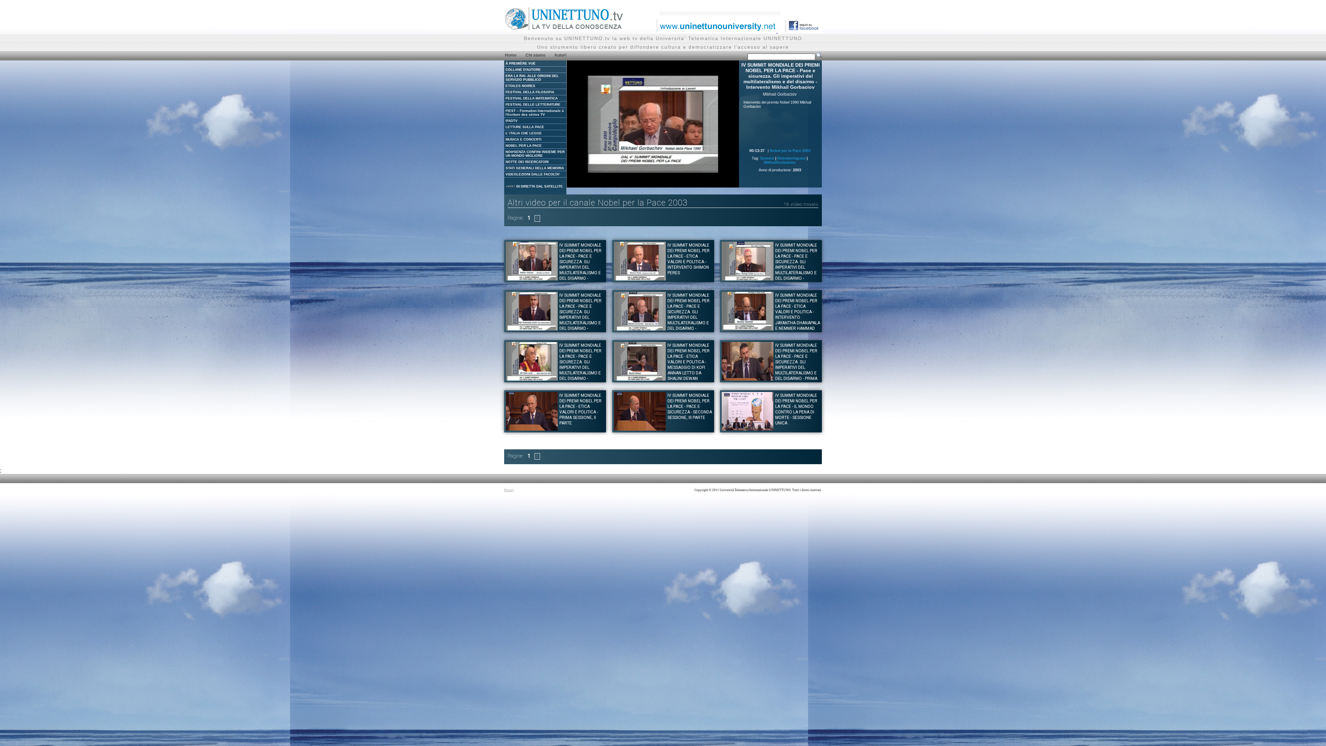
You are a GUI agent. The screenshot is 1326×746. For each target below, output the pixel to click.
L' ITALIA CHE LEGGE (524, 133)
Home (511, 55)
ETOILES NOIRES (520, 86)
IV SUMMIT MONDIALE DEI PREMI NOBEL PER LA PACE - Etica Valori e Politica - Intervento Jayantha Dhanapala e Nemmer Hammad (797, 312)
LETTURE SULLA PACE (525, 127)
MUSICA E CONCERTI (523, 139)
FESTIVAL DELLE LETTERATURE (533, 104)
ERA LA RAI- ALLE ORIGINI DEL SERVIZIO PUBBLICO (532, 78)
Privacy (509, 490)
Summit (767, 158)
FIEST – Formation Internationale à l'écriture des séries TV (535, 112)
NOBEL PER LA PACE (524, 145)
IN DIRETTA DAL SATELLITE (539, 186)
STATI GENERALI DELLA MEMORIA (535, 168)
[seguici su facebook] (801, 31)
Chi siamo (535, 55)
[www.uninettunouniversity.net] (716, 31)
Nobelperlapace (791, 158)
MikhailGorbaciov (780, 162)
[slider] (637, 182)
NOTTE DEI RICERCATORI (527, 162)
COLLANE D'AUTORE (523, 69)
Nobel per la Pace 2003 (790, 151)
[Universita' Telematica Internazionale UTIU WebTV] (564, 29)
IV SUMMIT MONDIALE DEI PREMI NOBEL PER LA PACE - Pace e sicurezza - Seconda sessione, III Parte (689, 406)
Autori (560, 55)
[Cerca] (819, 56)
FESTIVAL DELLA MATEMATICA (532, 98)
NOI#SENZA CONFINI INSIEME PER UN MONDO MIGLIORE (535, 153)
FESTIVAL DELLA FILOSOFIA (530, 92)
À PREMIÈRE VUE (521, 63)
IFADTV (512, 121)
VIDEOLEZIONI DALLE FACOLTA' (533, 174)
